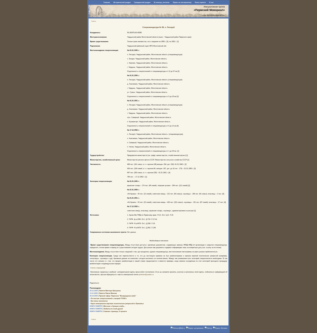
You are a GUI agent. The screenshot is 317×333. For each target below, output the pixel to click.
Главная (107, 2)
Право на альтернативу (182, 2)
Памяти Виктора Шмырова (105, 291)
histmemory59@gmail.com (216, 15)
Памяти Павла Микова (103, 293)
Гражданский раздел (142, 2)
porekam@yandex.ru (146, 274)
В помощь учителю (161, 2)
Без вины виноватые (99, 301)
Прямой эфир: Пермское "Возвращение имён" (113, 296)
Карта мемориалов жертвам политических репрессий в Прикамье (117, 303)
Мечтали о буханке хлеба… (107, 306)
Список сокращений (97, 268)
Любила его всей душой (106, 309)
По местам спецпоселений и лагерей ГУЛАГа (108, 298)
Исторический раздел (122, 2)
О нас (211, 2)
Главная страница (104, 311)
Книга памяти (200, 2)
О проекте (123, 311)
